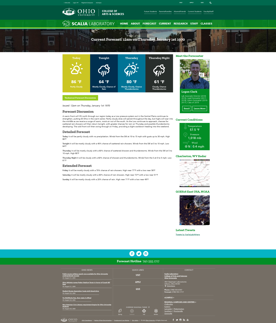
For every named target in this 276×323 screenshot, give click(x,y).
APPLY (192, 2)
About (135, 23)
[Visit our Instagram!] (145, 253)
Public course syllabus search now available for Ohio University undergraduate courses (85, 275)
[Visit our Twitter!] (138, 253)
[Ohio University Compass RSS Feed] (184, 319)
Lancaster (168, 309)
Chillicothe (168, 304)
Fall (144, 314)
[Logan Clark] (194, 88)
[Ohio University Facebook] (173, 319)
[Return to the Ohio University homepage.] (79, 11)
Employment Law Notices (121, 320)
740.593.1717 (151, 261)
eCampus (98, 2)
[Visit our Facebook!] (132, 253)
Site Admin (135, 320)
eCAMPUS (169, 297)
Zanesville (168, 314)
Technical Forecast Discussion (80, 97)
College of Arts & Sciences (113, 12)
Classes (206, 23)
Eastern (167, 307)
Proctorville (178, 311)
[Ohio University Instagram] (180, 319)
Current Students (195, 11)
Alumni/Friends (180, 11)
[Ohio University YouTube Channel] (187, 319)
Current (165, 23)
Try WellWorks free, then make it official (77, 298)
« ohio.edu (67, 2)
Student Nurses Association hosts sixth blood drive (81, 291)
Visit (138, 275)
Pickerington (179, 309)
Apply (138, 282)
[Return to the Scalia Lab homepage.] (67, 23)
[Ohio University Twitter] (177, 319)
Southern (168, 311)
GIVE (202, 2)
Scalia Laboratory (171, 274)
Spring (120, 314)
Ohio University (170, 278)
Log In (75, 2)
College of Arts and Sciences (175, 276)
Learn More (199, 108)
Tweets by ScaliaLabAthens (188, 234)
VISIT (180, 2)
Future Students (150, 11)
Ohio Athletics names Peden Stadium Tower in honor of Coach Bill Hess (86, 283)
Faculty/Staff (208, 11)
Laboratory (93, 24)
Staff (194, 23)
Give (138, 289)
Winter (156, 314)
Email (187, 108)
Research (181, 23)
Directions (171, 286)
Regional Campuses (87, 2)
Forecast (149, 23)
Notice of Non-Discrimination (103, 320)
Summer (132, 314)
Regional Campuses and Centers (180, 302)
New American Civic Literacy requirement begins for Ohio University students (87, 305)
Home (124, 23)
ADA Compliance (87, 320)
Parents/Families (165, 11)
